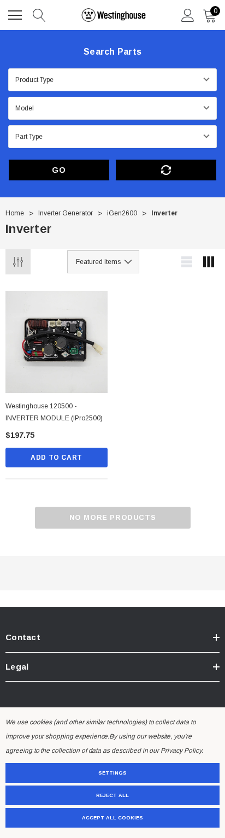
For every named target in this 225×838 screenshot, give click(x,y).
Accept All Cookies (112, 818)
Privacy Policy (181, 750)
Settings (112, 773)
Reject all (112, 795)
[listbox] (103, 261)
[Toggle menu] (16, 13)
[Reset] (166, 170)
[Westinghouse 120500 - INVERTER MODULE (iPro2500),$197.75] (56, 342)
